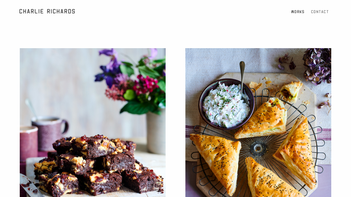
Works (298, 12)
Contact (320, 12)
